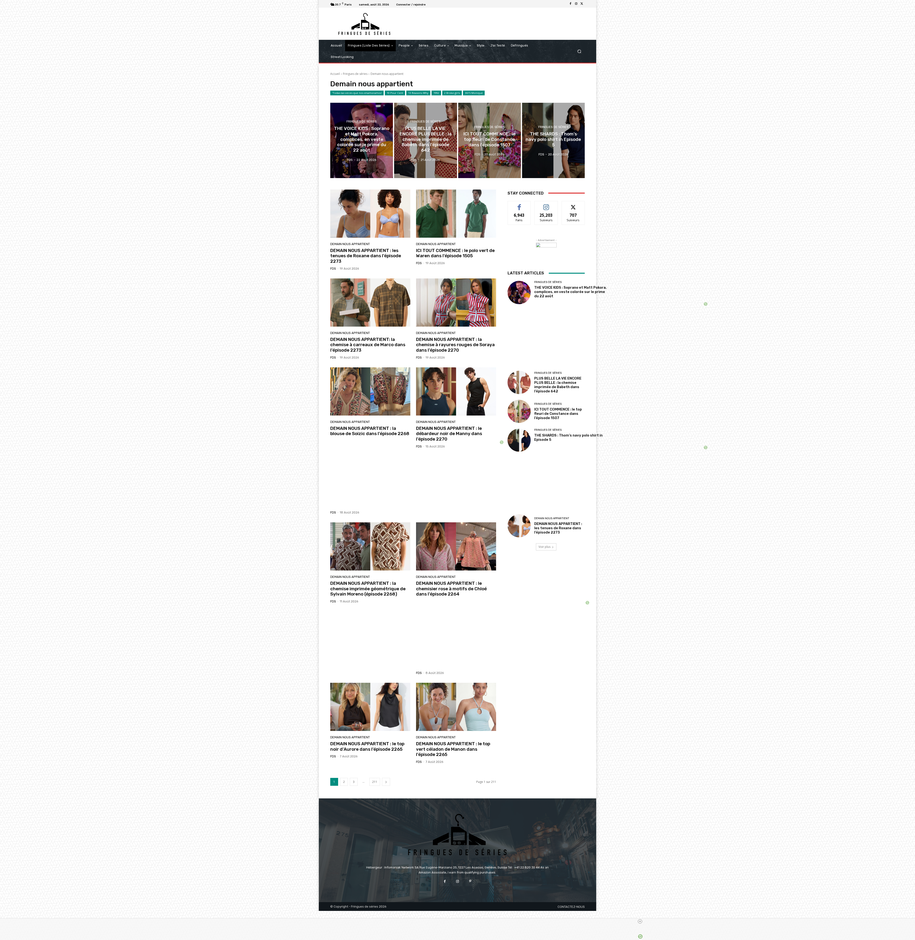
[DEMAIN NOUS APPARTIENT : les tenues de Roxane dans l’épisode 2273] (370, 214)
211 (374, 782)
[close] (640, 921)
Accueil (335, 74)
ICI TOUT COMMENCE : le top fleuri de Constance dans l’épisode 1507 (558, 413)
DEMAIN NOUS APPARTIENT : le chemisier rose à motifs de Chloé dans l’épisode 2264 (451, 588)
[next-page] (386, 782)
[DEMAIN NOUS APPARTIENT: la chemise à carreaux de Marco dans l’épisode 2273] (370, 302)
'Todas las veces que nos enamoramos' (357, 93)
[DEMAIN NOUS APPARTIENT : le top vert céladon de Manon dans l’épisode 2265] (456, 707)
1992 (436, 93)
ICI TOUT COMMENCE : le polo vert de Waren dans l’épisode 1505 (455, 253)
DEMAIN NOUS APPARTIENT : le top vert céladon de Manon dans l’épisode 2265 (453, 749)
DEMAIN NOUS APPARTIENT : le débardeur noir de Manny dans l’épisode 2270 (449, 434)
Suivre (546, 204)
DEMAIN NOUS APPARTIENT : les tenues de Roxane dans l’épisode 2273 (365, 256)
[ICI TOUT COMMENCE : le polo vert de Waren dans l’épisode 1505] (456, 214)
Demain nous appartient (350, 244)
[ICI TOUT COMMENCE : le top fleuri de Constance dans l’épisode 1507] (489, 140)
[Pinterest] (470, 881)
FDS (333, 268)
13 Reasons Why (418, 93)
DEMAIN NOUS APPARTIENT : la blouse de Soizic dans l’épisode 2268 (369, 431)
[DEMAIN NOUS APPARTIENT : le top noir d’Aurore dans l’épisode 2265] (370, 707)
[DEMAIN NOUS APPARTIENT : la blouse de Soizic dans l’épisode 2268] (370, 391)
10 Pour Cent (395, 93)
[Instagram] (576, 4)
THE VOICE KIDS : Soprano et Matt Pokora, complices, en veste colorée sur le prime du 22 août (570, 291)
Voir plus (544, 547)
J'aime (519, 204)
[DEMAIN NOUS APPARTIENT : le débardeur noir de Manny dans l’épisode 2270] (456, 391)
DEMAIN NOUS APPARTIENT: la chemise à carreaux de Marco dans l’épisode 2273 (367, 345)
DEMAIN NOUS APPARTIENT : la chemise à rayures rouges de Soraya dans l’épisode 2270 (455, 345)
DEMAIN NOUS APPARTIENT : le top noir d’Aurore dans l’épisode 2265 (367, 746)
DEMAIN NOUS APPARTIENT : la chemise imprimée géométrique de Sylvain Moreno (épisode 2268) (368, 588)
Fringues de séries (355, 74)
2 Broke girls (452, 93)
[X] (582, 4)
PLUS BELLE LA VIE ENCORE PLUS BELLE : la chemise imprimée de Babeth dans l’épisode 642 (557, 384)
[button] (579, 51)
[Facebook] (570, 4)
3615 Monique (474, 93)
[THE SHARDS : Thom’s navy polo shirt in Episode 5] (553, 140)
